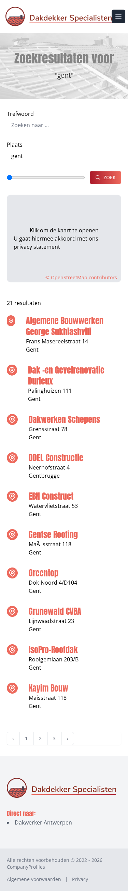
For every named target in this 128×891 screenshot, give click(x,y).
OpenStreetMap (69, 277)
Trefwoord (20, 114)
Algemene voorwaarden (34, 879)
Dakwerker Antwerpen (43, 822)
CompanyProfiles (26, 867)
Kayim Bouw (48, 688)
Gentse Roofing (53, 534)
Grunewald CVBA (55, 611)
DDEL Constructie (56, 457)
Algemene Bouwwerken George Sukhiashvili (64, 326)
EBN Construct (51, 496)
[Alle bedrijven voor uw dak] (58, 16)
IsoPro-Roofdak (53, 649)
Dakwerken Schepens (64, 419)
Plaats (15, 144)
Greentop (43, 572)
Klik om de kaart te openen (64, 230)
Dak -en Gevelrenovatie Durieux (66, 376)
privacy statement (37, 247)
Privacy (80, 879)
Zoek (109, 177)
